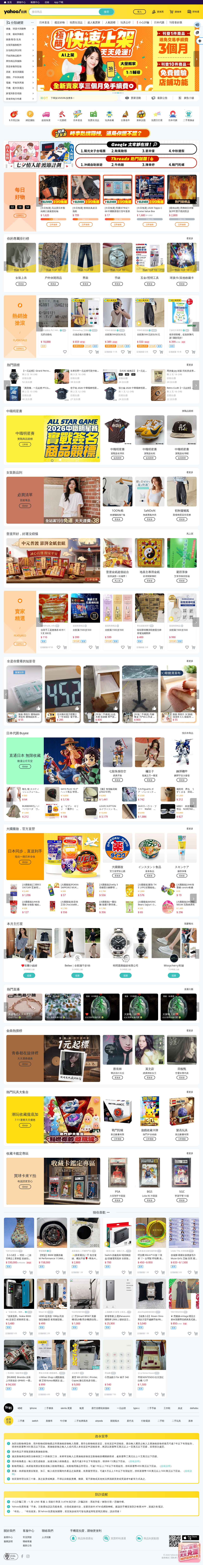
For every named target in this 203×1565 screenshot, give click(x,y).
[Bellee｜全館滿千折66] (77, 958)
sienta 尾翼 (66, 1408)
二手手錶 (151, 1408)
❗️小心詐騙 (142, 22)
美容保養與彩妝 (14, 66)
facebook (22, 1556)
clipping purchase (97, 352)
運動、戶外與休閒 (15, 77)
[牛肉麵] (118, 162)
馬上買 (190, 533)
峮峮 (20, 1408)
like (65, 352)
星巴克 (130, 1420)
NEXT (197, 266)
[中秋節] (183, 148)
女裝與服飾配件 (14, 44)
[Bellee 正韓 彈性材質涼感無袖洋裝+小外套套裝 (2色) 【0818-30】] (70, 943)
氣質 (81, 1408)
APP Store (190, 1537)
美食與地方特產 (14, 98)
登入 (139, 11)
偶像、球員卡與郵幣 (16, 28)
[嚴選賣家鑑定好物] (118, 58)
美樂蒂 (49, 1420)
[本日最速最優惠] (189, 1552)
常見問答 (27, 1537)
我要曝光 (20, 215)
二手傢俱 (48, 1408)
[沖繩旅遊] (85, 162)
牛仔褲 (63, 1420)
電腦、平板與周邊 (15, 82)
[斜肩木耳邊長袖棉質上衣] (21, 943)
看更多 (190, 238)
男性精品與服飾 (14, 60)
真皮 (180, 1408)
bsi (11, 1556)
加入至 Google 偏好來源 (197, 32)
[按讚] (38, 708)
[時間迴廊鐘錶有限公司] (125, 958)
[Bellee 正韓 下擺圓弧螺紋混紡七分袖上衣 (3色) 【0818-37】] (92, 950)
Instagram (28, 1556)
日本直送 (44, 22)
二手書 (21, 1420)
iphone (33, 1408)
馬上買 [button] (117, 580)
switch (35, 1420)
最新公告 (27, 1545)
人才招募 (46, 1537)
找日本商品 (187, 732)
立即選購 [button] (117, 1138)
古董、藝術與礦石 (15, 34)
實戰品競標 (187, 410)
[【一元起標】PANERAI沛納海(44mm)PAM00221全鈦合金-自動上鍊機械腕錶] (118, 943)
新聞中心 (8, 1537)
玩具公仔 (126, 22)
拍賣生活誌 (76, 22)
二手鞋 (161, 1420)
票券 (190, 1420)
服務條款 (165, 1558)
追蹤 (29, 975)
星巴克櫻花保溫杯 (100, 1408)
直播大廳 (188, 989)
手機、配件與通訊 (15, 87)
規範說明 (134, 1461)
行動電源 (145, 1420)
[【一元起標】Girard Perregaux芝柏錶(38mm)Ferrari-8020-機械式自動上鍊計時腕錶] (140, 935)
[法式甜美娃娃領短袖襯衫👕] (44, 935)
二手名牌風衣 (81, 1420)
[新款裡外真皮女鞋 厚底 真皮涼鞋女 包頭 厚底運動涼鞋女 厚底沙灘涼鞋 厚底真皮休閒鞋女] (189, 950)
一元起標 (121, 1408)
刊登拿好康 (175, 22)
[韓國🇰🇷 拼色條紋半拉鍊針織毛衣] (44, 950)
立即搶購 (53, 224)
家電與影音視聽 (14, 93)
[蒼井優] (150, 148)
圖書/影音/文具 (13, 39)
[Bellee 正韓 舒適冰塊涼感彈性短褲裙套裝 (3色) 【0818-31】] (92, 935)
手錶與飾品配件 (14, 55)
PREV (6, 266)
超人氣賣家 (94, 22)
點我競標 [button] (117, 457)
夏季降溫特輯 (57, 97)
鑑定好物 (60, 22)
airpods (99, 1420)
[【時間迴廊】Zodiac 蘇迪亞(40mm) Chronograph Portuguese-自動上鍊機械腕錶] (140, 950)
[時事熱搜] (101, 133)
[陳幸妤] (150, 162)
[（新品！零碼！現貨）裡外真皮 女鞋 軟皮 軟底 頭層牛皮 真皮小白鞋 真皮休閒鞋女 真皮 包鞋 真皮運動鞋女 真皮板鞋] (189, 935)
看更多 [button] (25, 505)
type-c (136, 1408)
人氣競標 (110, 22)
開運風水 (114, 1420)
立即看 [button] (25, 444)
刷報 (7, 1408)
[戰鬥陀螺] (183, 162)
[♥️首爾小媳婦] (29, 958)
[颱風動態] (118, 148)
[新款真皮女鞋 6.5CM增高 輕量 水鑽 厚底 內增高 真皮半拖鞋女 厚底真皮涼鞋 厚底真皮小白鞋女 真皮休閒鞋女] (166, 943)
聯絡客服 (27, 1541)
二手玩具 (176, 1420)
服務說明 (8, 1541)
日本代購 (159, 22)
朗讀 (197, 25)
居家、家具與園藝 (15, 71)
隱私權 (174, 1558)
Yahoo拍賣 (15, 12)
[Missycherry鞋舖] (174, 958)
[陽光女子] (85, 148)
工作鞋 (167, 1408)
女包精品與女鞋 (14, 50)
